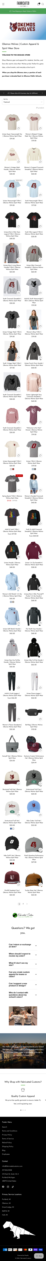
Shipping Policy (7, 1146)
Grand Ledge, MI (8, 1207)
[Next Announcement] (42, 93)
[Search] (43, 4)
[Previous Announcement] (3, 93)
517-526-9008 (7, 1170)
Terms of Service (8, 1138)
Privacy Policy (7, 1135)
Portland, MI (6, 1199)
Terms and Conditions (9, 1131)
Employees (6, 1154)
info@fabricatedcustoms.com (12, 1166)
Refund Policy (7, 1142)
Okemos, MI (6, 1203)
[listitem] (23, 11)
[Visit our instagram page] (8, 1186)
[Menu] (3, 4)
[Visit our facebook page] (3, 1186)
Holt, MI (5, 1215)
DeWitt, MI (5, 1211)
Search (4, 1127)
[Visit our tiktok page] (12, 1186)
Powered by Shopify (23, 1255)
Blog (3, 1150)
